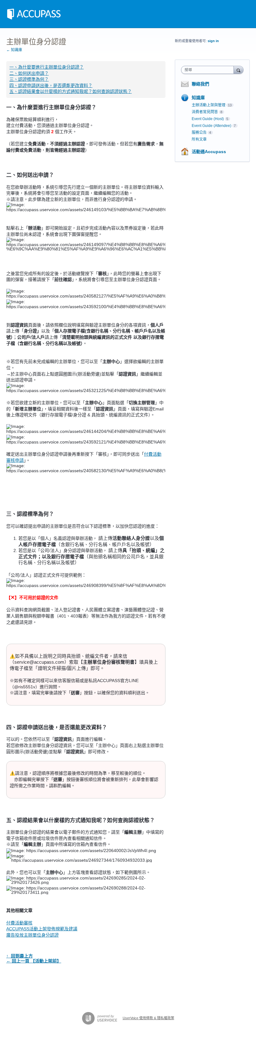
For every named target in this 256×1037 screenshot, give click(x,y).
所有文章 (199, 139)
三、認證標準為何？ (29, 79)
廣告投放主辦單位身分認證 (32, 935)
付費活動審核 (19, 922)
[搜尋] (239, 70)
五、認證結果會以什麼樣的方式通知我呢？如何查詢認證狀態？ (70, 91)
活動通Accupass (209, 151)
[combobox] (209, 70)
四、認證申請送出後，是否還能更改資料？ (50, 85)
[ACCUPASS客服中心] (34, 14)
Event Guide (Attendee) (211, 126)
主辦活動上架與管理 (208, 105)
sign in (213, 41)
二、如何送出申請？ (29, 73)
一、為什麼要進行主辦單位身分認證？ (46, 67)
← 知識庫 (14, 50)
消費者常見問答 (205, 112)
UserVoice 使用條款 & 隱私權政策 (148, 1018)
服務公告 (199, 132)
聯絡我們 (200, 84)
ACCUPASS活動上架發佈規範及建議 (41, 928)
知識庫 (198, 97)
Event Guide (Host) (208, 119)
